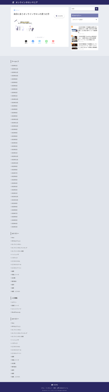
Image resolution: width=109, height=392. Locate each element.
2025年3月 (14, 89)
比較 (54, 388)
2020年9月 (14, 206)
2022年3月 (14, 186)
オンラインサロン (16, 244)
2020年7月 (14, 213)
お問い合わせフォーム (62, 388)
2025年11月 (15, 72)
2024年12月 (15, 99)
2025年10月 (15, 75)
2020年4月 (14, 223)
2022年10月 (15, 163)
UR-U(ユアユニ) (16, 241)
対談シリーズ (15, 274)
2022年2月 (14, 190)
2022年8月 (14, 169)
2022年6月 (14, 176)
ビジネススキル (16, 261)
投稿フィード (15, 305)
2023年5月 (14, 139)
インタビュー (49, 388)
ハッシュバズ (15, 254)
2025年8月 (14, 79)
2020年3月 (14, 226)
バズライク (15, 257)
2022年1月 (14, 193)
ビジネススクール (16, 264)
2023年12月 (15, 119)
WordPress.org (16, 312)
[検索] (96, 8)
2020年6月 (14, 216)
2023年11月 (15, 122)
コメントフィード (16, 309)
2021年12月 (15, 196)
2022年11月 (15, 159)
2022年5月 (14, 179)
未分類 (13, 278)
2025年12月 (15, 69)
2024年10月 (15, 102)
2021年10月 (15, 200)
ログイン (14, 302)
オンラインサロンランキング (19, 247)
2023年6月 (14, 136)
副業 (13, 271)
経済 (13, 284)
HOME (55, 385)
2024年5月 (14, 116)
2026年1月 (14, 65)
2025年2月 (14, 92)
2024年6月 (14, 112)
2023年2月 (14, 149)
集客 (13, 288)
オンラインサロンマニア (26, 2)
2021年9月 (14, 203)
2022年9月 (14, 166)
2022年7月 (14, 173)
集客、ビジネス (16, 291)
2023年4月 (14, 143)
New (13, 237)
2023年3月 (14, 146)
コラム (42, 388)
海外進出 (14, 281)
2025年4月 (14, 85)
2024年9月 (14, 106)
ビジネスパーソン (16, 268)
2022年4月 (14, 183)
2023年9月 (14, 129)
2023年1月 (14, 153)
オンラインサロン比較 (18, 251)
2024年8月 (14, 109)
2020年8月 (14, 210)
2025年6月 (14, 82)
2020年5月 (14, 220)
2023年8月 (14, 132)
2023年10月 (15, 126)
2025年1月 (14, 96)
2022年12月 (15, 156)
